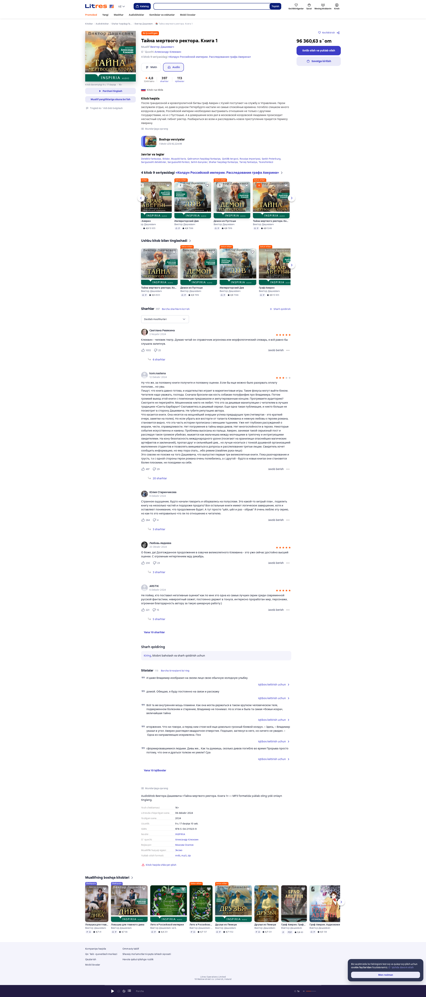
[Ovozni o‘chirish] (304, 991)
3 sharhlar (159, 529)
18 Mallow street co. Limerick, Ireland (213, 979)
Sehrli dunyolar (199, 162)
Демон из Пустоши (225, 221)
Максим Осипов (184, 844)
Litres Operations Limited (213, 977)
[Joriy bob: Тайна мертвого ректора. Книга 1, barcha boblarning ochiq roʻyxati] (129, 991)
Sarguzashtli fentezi (179, 162)
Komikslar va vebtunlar (162, 14)
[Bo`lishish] (339, 32)
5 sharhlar (159, 619)
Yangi (105, 14)
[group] (216, 332)
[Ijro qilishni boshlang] (112, 991)
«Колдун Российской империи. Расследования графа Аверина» (209, 57)
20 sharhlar (160, 478)
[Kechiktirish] (168, 185)
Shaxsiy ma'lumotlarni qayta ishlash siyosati (146, 954)
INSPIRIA (180, 834)
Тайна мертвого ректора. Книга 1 (271, 221)
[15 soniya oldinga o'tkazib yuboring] (124, 991)
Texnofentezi (266, 162)
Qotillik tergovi (230, 158)
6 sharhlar (159, 359)
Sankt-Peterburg (271, 158)
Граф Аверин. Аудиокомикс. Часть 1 (328, 924)
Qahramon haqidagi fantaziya (204, 158)
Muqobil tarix (178, 158)
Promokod (91, 14)
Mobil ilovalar (188, 14)
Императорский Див (186, 221)
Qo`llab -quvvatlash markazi (101, 954)
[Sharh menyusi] (287, 350)
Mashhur (118, 14)
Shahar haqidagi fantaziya (223, 162)
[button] (149, 79)
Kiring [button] (147, 655)
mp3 (184, 855)
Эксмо (178, 850)
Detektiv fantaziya (151, 158)
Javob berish (276, 350)
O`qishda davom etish (401, 967)
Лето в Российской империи (167, 924)
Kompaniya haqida (95, 948)
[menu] (122, 6)
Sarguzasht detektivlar (153, 162)
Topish (275, 6)
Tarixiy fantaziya (248, 162)
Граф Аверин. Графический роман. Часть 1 (294, 924)
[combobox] (211, 6)
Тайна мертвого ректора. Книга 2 (159, 287)
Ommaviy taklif (130, 948)
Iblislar (166, 158)
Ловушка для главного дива (96, 924)
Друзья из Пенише (226, 924)
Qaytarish (90, 959)
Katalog (144, 6)
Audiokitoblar (136, 14)
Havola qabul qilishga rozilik (137, 959)
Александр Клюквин (186, 839)
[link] (211, 330)
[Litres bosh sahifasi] (99, 6)
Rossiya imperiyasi (250, 158)
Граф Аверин (143, 221)
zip (189, 855)
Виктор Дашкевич (145, 224)
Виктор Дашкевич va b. (163, 927)
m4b (177, 855)
